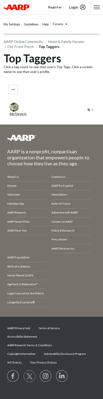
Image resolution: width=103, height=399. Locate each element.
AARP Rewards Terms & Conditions (29, 345)
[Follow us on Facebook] (13, 376)
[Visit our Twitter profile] (29, 376)
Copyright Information (21, 354)
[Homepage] (17, 7)
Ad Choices (14, 362)
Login (73, 7)
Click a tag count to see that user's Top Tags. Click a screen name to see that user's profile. (48, 69)
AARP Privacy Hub (18, 328)
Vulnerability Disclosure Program (65, 354)
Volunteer (13, 194)
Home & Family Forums (66, 41)
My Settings (12, 24)
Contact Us (59, 177)
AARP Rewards (16, 212)
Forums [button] (58, 24)
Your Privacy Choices (43, 362)
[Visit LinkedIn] (62, 376)
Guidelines (31, 24)
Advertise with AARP (65, 212)
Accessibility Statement (22, 336)
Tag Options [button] (13, 89)
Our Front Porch (20, 46)
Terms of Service (49, 328)
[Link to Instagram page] (46, 376)
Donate (12, 185)
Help (45, 24)
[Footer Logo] (51, 137)
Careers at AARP (62, 221)
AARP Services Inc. (63, 248)
